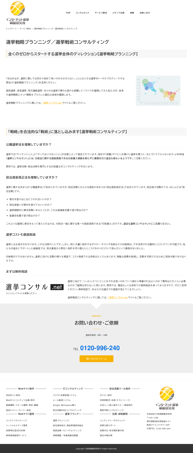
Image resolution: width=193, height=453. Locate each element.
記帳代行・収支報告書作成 (112, 430)
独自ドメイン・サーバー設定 (18, 410)
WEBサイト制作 (13, 395)
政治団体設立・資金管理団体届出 (68, 425)
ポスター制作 (106, 395)
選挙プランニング (61, 420)
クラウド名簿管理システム (65, 395)
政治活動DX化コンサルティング (67, 410)
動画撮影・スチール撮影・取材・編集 (22, 405)
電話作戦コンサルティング (112, 410)
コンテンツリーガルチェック (112, 420)
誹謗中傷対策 (106, 435)
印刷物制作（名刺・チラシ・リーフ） (115, 400)
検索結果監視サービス (16, 435)
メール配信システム (62, 400)
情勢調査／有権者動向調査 (65, 435)
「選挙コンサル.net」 (52, 102)
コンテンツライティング (16, 420)
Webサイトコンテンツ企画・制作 (20, 400)
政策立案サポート (108, 425)
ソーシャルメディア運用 (16, 425)
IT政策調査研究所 (92, 448)
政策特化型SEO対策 (15, 430)
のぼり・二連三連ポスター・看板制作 (116, 405)
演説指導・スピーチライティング (67, 430)
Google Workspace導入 (64, 405)
